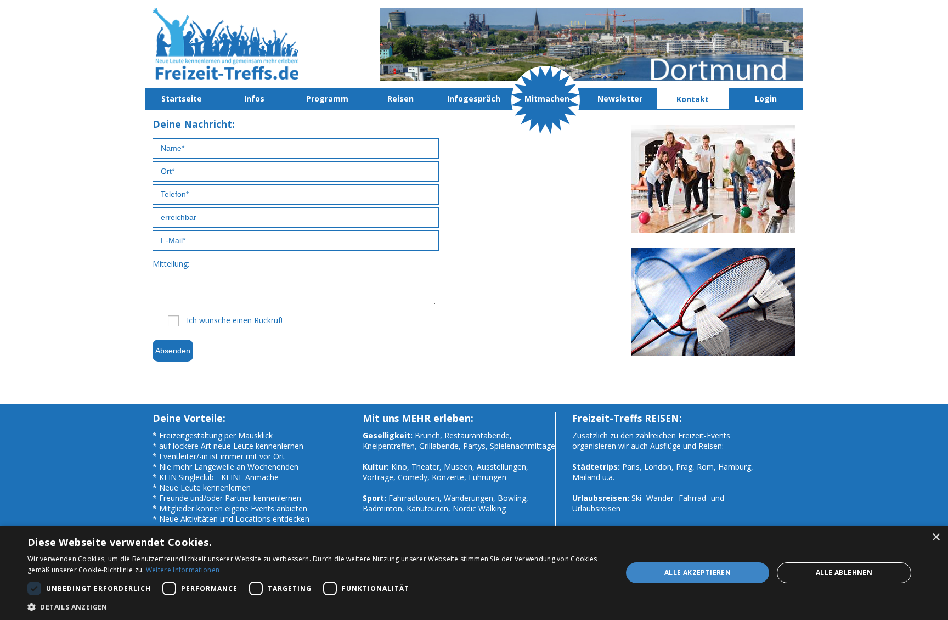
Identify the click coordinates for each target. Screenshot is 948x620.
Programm (327, 98)
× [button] (936, 537)
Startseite (181, 98)
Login (766, 98)
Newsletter (619, 98)
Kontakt (692, 99)
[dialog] (474, 573)
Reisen (400, 98)
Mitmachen (546, 98)
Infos (254, 98)
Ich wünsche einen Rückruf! (235, 320)
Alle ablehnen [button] (844, 572)
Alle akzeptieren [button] (697, 572)
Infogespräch (473, 98)
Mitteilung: (171, 263)
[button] (316, 606)
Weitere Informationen (182, 569)
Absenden (172, 350)
